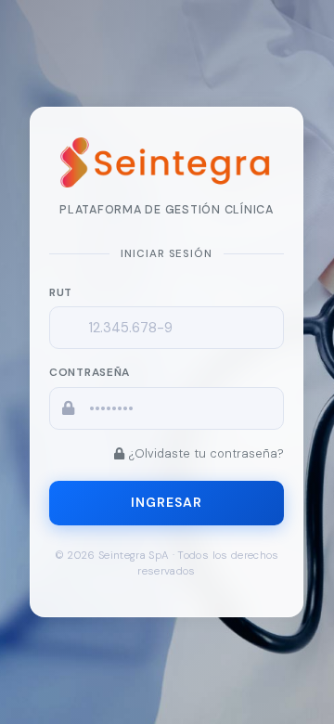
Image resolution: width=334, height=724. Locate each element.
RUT (60, 292)
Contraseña (89, 372)
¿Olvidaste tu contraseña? (206, 452)
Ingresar (167, 502)
